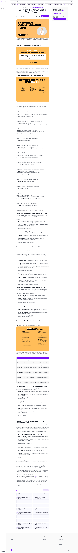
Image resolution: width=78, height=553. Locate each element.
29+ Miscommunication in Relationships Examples (41, 528)
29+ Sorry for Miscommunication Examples (24, 519)
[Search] (71, 1)
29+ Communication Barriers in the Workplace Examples (23, 528)
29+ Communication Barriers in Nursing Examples (41, 520)
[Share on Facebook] (21, 16)
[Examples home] (15, 550)
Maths (12, 539)
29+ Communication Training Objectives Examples (24, 501)
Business (44, 539)
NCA (36, 476)
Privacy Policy (61, 539)
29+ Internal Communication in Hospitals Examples (24, 513)
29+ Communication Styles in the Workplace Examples (40, 498)
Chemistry (12, 541)
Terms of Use (61, 541)
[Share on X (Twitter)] (19, 16)
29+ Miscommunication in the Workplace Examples (24, 516)
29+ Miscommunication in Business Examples (40, 524)
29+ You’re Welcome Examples (23, 493)
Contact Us (60, 544)
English (26, 7)
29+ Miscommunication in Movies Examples (40, 505)
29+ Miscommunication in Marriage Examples (23, 505)
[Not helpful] (39, 16)
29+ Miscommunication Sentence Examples (23, 509)
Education (44, 541)
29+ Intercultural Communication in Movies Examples (25, 524)
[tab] (13, 4)
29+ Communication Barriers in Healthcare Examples (41, 494)
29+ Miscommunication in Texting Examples (40, 501)
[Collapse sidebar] (5, 1)
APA (42, 471)
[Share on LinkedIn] (24, 16)
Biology (28, 539)
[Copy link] (17, 16)
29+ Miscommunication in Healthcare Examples (40, 509)
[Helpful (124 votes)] (37, 16)
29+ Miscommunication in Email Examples (41, 512)
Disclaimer (60, 542)
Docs (28, 541)
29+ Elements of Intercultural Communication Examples (39, 516)
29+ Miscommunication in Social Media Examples (24, 498)
